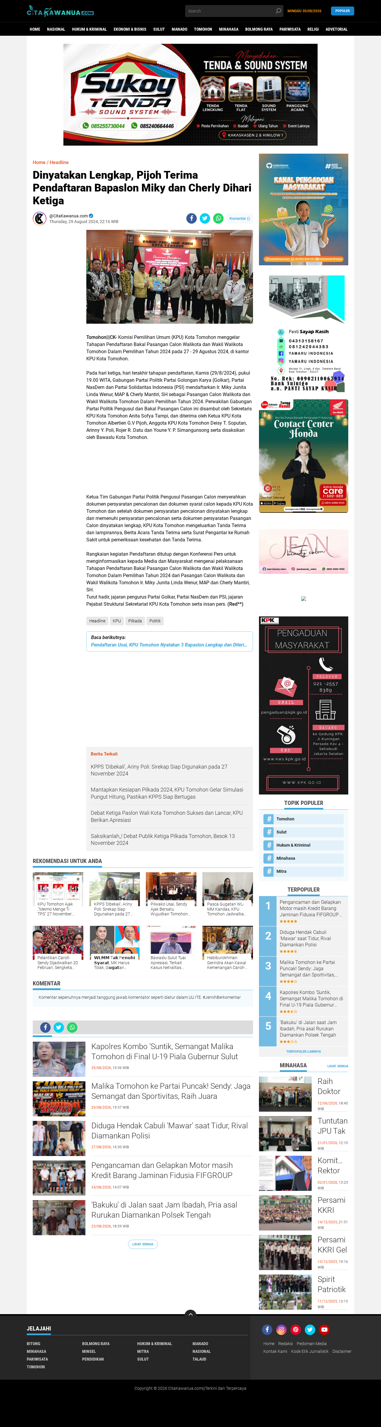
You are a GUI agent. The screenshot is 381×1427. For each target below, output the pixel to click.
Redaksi (285, 1343)
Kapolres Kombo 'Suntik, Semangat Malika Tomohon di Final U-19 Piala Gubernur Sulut (164, 1051)
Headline (97, 621)
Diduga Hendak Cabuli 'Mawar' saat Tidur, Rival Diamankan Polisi (169, 1130)
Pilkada (135, 621)
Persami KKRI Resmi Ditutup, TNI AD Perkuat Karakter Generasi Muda (332, 1210)
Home (35, 29)
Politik (155, 621)
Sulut (159, 29)
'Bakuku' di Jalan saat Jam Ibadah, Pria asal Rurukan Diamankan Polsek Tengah (164, 1209)
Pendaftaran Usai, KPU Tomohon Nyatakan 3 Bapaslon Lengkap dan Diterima (169, 645)
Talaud (199, 1359)
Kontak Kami (275, 1351)
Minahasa (228, 29)
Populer (342, 11)
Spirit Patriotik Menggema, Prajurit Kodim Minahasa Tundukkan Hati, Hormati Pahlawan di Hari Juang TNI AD (333, 1290)
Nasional (56, 29)
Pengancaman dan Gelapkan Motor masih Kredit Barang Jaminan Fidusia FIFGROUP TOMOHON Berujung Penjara (162, 1175)
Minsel (89, 1351)
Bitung (33, 1343)
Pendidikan (93, 1359)
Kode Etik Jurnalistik (310, 1351)
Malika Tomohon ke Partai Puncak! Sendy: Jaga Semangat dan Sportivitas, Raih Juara (171, 1091)
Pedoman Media (312, 1343)
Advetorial (337, 29)
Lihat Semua (142, 1244)
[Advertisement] (50, 319)
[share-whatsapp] (218, 218)
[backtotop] (190, 1316)
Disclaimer (342, 1351)
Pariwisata (290, 29)
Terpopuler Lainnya (303, 1052)
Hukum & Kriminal (89, 29)
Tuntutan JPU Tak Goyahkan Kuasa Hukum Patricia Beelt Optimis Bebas (333, 1131)
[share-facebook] (191, 218)
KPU (117, 621)
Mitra (282, 871)
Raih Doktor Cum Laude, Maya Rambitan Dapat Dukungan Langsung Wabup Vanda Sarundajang (333, 1092)
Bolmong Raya (259, 29)
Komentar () (239, 218)
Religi (313, 29)
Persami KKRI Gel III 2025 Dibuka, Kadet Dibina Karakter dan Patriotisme (333, 1250)
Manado (179, 29)
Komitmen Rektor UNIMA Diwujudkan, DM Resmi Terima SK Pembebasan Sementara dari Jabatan (333, 1171)
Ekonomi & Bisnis (130, 29)
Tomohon (203, 29)
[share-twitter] (205, 218)
